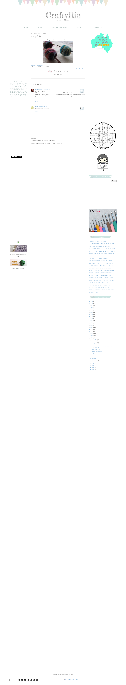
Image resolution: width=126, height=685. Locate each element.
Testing (111, 280)
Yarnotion (92, 270)
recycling (102, 251)
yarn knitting (93, 292)
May (93, 369)
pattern (91, 275)
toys (111, 246)
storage (108, 268)
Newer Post (34, 146)
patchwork (104, 260)
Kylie (36, 106)
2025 (91, 303)
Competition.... (95, 356)
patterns (112, 248)
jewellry (101, 285)
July (93, 365)
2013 (91, 329)
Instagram (80, 27)
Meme (90, 280)
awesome (103, 273)
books (94, 248)
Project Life (97, 280)
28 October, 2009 (45, 89)
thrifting (112, 290)
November (94, 342)
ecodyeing (97, 282)
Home (26, 27)
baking (101, 258)
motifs (91, 287)
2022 (91, 310)
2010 (91, 336)
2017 (91, 320)
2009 (91, 338)
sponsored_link (99, 268)
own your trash (99, 287)
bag (90, 248)
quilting (98, 246)
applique (111, 253)
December (94, 340)
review (91, 265)
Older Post (81, 146)
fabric (105, 244)
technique (105, 290)
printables (109, 275)
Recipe (103, 263)
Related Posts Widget (80, 68)
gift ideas (106, 248)
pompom (103, 275)
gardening (99, 270)
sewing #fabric (93, 277)
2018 (91, 318)
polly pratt (38, 89)
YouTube (96, 273)
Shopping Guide (106, 256)
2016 (91, 323)
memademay (108, 285)
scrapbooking (93, 256)
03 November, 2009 (43, 106)
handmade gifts (94, 244)
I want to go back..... (96, 349)
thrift (91, 273)
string (101, 277)
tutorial (99, 248)
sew (102, 246)
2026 (91, 301)
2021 (91, 312)
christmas (109, 263)
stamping (112, 270)
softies (91, 268)
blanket (107, 246)
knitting (103, 241)
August (94, 363)
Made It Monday (94, 251)
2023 (91, 308)
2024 (91, 305)
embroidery (93, 260)
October (94, 358)
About (40, 27)
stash (111, 260)
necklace (109, 273)
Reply (36, 101)
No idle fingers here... (97, 354)
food (98, 260)
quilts (111, 265)
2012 (91, 331)
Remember (105, 280)
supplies (97, 265)
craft (91, 282)
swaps (105, 253)
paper (114, 256)
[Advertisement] (52, 152)
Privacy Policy (98, 27)
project (105, 265)
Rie (101, 265)
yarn (101, 244)
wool (111, 277)
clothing (111, 244)
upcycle (106, 277)
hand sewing (93, 285)
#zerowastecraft (94, 263)
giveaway (92, 246)
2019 (91, 316)
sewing (97, 241)
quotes (107, 287)
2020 (91, 314)
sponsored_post (94, 253)
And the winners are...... (97, 351)
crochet (92, 241)
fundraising (105, 282)
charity (105, 258)
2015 (91, 325)
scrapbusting (111, 251)
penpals (97, 275)
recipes (106, 270)
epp (102, 253)
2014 (91, 327)
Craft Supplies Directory (59, 27)
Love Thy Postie (96, 344)
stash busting (93, 258)
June (93, 367)
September (95, 361)
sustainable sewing (95, 290)
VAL (100, 256)
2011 (91, 333)
